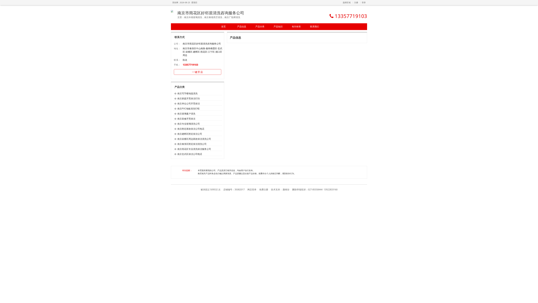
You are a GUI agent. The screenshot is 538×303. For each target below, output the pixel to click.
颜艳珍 (286, 189)
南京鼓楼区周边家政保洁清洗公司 (194, 138)
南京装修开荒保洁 (186, 118)
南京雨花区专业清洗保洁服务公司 (194, 149)
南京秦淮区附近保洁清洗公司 (192, 143)
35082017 (240, 189)
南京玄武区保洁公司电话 (189, 154)
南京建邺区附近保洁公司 (189, 133)
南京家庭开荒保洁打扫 (188, 98)
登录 (364, 2)
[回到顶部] (534, 299)
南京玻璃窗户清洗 (186, 113)
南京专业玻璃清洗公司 (188, 123)
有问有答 (296, 26)
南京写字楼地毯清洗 (187, 93)
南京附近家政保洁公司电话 (190, 128)
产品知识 (278, 26)
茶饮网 (175, 2)
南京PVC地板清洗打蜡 (188, 108)
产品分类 (259, 26)
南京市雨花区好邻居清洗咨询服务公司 (210, 12)
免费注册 (263, 189)
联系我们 (314, 26)
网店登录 (251, 189)
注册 (356, 2)
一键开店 (197, 72)
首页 (223, 26)
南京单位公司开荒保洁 (188, 103)
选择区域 (347, 2)
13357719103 (190, 64)
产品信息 (241, 26)
